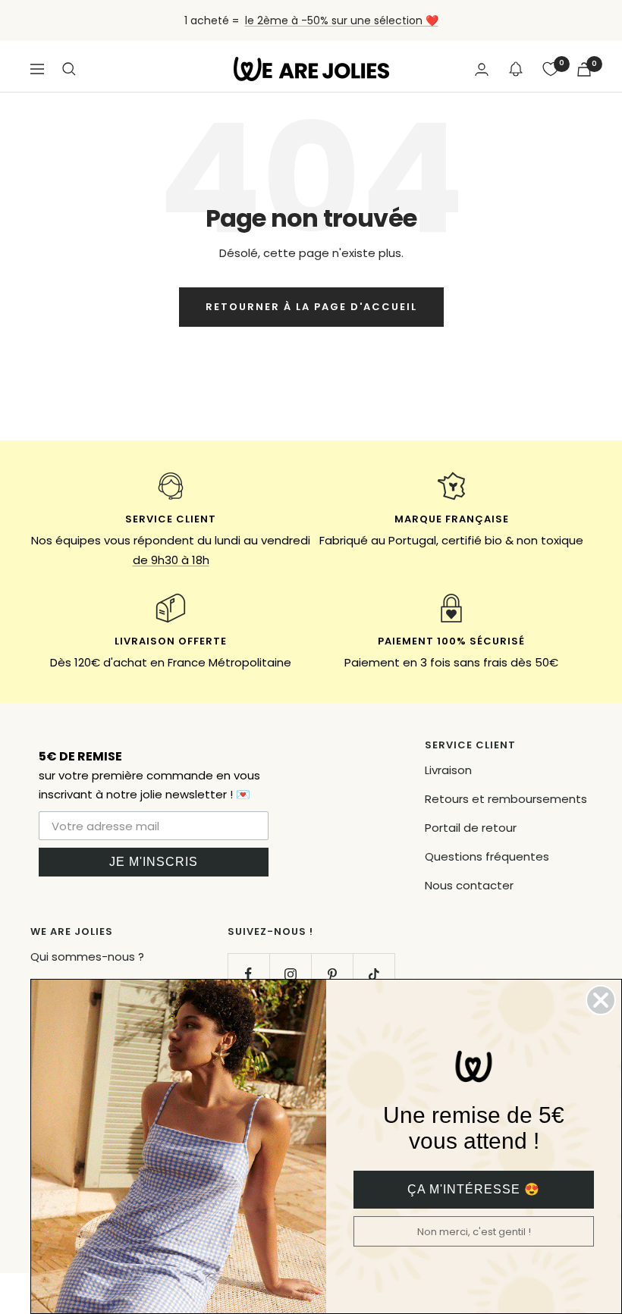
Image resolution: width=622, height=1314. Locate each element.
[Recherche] (69, 69)
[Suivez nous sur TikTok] (373, 974)
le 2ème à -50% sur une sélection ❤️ (341, 20)
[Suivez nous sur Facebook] (248, 974)
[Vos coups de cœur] (550, 69)
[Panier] (584, 69)
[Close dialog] (601, 1000)
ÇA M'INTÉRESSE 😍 (473, 1189)
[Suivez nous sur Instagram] (290, 974)
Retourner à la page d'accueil (311, 306)
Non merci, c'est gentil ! (474, 1232)
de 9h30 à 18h (171, 560)
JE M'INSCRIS (153, 861)
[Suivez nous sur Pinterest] (332, 974)
